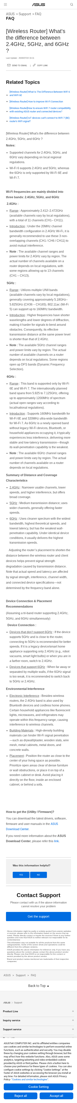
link (56, 841)
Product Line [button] (10, 1011)
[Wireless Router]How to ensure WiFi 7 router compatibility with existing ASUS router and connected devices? (40, 110)
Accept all (56, 1096)
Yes (21, 875)
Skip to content (2, 11)
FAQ (38, 14)
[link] (38, 4)
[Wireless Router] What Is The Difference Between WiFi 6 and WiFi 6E (40, 93)
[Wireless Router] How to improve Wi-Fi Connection (36, 101)
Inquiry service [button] (11, 1020)
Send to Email (19, 65)
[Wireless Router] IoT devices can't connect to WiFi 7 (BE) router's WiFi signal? (40, 119)
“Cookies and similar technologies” (29, 1079)
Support (25, 14)
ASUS (10, 14)
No (38, 875)
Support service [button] (12, 1029)
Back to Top (37, 986)
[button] (5, 4)
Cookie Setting (38, 1087)
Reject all (20, 1096)
